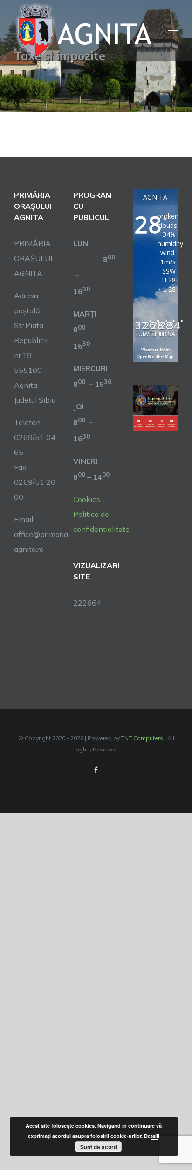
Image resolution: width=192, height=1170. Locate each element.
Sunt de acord (98, 1146)
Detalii (151, 1135)
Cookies (86, 499)
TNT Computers (142, 738)
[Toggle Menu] (173, 31)
